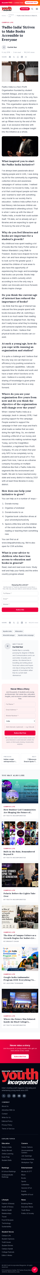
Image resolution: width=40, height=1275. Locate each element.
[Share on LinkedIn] (22, 57)
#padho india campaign (26, 635)
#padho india (7, 631)
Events (23, 1191)
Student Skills (7, 1160)
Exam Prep (6, 1157)
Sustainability (6, 1226)
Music (23, 1175)
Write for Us (6, 1117)
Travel (4, 1217)
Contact (4, 1114)
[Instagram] (9, 1096)
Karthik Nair (18, 647)
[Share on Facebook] (10, 57)
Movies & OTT (26, 1171)
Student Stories (7, 1245)
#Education (19, 631)
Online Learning (7, 1154)
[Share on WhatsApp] (18, 57)
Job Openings (26, 1156)
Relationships (6, 1213)
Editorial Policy (7, 1121)
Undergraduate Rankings (7, 1176)
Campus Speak (7, 1249)
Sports (23, 1181)
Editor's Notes (7, 1255)
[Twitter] (4, 1096)
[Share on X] (14, 57)
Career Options (27, 1147)
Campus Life (7, 22)
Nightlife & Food (27, 1194)
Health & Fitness (7, 1207)
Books (23, 1178)
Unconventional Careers (27, 1151)
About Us (5, 1106)
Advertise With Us (8, 1110)
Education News (27, 1207)
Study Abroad (7, 1150)
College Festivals (8, 1252)
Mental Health (7, 1210)
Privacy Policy (7, 1125)
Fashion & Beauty (8, 1203)
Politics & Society (27, 1213)
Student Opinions (8, 1239)
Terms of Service (8, 1129)
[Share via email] (26, 57)
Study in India (7, 1147)
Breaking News (26, 1203)
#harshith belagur (9, 635)
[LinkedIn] (14, 1096)
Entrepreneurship (27, 1159)
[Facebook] (24, 1096)
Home (4, 15)
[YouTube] (19, 1096)
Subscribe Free (31, 2)
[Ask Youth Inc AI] (35, 1270)
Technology (6, 1223)
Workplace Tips (27, 1162)
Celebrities (25, 1185)
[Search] (32, 9)
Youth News (25, 1210)
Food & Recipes (7, 1220)
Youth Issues (6, 1242)
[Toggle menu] (37, 9)
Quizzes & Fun (26, 1188)
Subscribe (24, 9)
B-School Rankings (9, 1171)
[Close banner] (37, 2)
